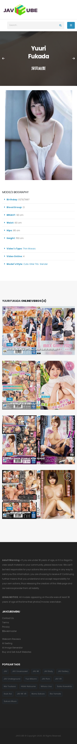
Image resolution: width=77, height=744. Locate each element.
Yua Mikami (31, 679)
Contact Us (8, 618)
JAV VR (58, 679)
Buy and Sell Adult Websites (16, 652)
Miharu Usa (46, 686)
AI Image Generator (12, 647)
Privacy (6, 626)
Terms (5, 622)
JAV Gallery (63, 671)
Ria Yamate (55, 693)
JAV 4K (36, 671)
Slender (44, 264)
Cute (25, 264)
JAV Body (48, 671)
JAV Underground (12, 679)
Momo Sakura (38, 693)
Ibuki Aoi (8, 693)
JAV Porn (46, 679)
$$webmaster (9, 631)
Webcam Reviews (11, 639)
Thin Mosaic (29, 248)
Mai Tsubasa (10, 686)
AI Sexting (7, 643)
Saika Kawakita (64, 686)
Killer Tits (34, 264)
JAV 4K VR (21, 693)
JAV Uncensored (20, 671)
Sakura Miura (10, 701)
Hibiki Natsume (28, 686)
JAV (5, 671)
